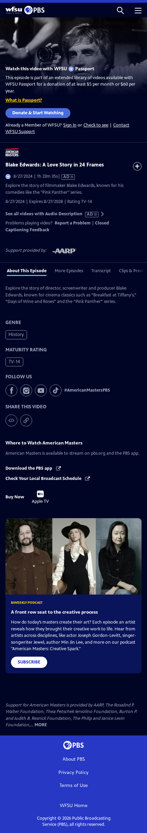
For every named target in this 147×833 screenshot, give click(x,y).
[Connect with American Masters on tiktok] (56, 390)
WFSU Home (74, 805)
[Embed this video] (11, 420)
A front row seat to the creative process (54, 612)
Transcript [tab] (101, 271)
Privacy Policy (73, 772)
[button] (120, 10)
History (16, 334)
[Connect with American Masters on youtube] (41, 390)
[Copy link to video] (26, 420)
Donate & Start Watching (38, 113)
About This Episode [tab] (26, 271)
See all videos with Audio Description (49, 214)
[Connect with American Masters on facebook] (11, 390)
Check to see (95, 125)
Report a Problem (73, 223)
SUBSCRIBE (29, 662)
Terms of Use (73, 785)
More (41, 725)
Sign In (70, 125)
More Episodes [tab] (69, 271)
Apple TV (40, 497)
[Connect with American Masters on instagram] (26, 390)
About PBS (74, 759)
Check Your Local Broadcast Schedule (43, 478)
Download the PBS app (29, 468)
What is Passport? (23, 100)
